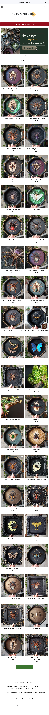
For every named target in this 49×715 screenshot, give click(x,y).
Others (36, 688)
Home (16, 682)
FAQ (5, 692)
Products (22, 682)
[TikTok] (20, 698)
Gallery (20, 692)
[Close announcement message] (46, 2)
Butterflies (9, 686)
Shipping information (12, 692)
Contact (27, 682)
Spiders (20, 686)
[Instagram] (16, 698)
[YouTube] (32, 698)
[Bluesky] (23, 698)
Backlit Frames (29, 688)
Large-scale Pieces (37, 686)
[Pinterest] (29, 698)
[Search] (45, 7)
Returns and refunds (40, 692)
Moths (15, 686)
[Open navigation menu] (2, 7)
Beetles (25, 686)
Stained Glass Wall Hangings (18, 688)
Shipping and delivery (29, 692)
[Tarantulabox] (24, 14)
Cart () (32, 682)
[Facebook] (26, 698)
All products (24, 666)
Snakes (30, 686)
